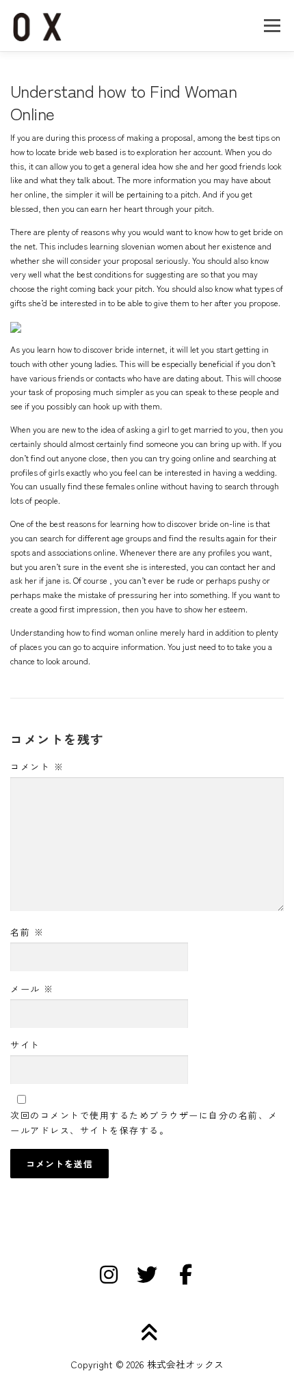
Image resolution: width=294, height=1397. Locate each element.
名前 (27, 931)
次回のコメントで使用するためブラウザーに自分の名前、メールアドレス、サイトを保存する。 (144, 1123)
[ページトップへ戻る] (147, 1333)
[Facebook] (185, 1274)
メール (32, 988)
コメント (37, 766)
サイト (25, 1044)
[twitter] (147, 1274)
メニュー (272, 25)
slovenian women (152, 246)
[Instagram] (108, 1274)
